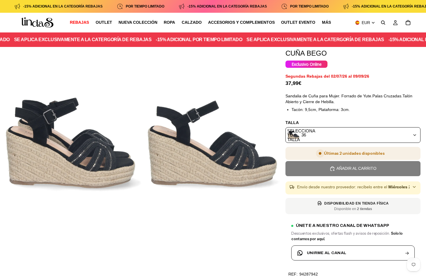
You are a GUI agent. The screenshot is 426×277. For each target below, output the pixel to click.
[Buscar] (383, 22)
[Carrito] (408, 22)
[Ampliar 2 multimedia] (212, 146)
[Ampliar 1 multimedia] (70, 146)
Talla (292, 122)
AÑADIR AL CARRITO (356, 168)
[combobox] (352, 135)
